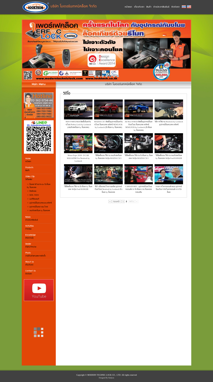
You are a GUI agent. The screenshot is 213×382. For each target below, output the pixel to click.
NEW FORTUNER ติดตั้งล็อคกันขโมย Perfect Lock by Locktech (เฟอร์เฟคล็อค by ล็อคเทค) (78, 124)
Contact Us (30, 272)
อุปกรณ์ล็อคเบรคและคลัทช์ (40, 203)
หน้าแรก (128, 7)
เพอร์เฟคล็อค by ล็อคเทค (39, 210)
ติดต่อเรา (175, 7)
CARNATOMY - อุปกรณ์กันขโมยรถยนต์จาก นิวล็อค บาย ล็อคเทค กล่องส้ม (138, 189)
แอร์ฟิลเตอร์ (34, 199)
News (31, 218)
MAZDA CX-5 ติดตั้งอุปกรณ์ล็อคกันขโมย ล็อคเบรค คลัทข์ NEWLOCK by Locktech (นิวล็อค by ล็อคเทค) (108, 124)
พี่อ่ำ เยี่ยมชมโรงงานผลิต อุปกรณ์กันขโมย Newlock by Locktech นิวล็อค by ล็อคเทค (108, 189)
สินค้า (148, 7)
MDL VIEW (34, 195)
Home (28, 160)
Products (29, 169)
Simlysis (111, 378)
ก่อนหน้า (116, 201)
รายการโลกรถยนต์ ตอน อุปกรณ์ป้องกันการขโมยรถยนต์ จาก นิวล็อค (169, 189)
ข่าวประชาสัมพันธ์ (161, 7)
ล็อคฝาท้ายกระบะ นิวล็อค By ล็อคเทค (38, 185)
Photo (35, 254)
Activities (29, 227)
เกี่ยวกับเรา (139, 7)
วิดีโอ (66, 93)
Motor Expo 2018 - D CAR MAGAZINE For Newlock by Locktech (78, 158)
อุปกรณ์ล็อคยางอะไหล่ (38, 207)
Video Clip (30, 178)
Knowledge (30, 236)
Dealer (30, 245)
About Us (29, 263)
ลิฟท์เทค (32, 191)
